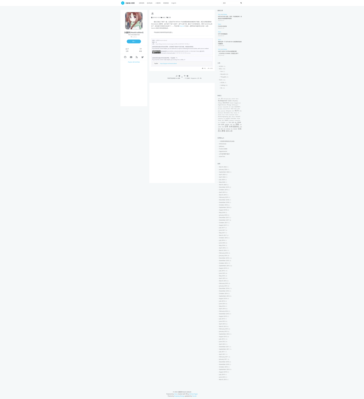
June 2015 (222, 273)
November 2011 (224, 347)
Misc (164, 17)
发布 (222, 124)
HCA (232, 108)
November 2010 (224, 364)
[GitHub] (125, 57)
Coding (224, 14)
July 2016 (222, 240)
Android (233, 98)
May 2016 (222, 245)
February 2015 (223, 283)
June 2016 (222, 243)
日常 (169, 17)
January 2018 (223, 215)
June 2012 (222, 341)
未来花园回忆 (234, 126)
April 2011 (222, 354)
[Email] (131, 57)
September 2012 (224, 334)
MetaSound (220, 112)
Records (223, 74)
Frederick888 (223, 149)
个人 (227, 122)
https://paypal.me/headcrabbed (168, 63)
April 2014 (222, 308)
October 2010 (223, 367)
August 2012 (223, 336)
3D (222, 98)
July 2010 (222, 374)
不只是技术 (222, 122)
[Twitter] (142, 57)
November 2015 (224, 260)
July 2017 (222, 228)
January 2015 (223, 286)
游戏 (224, 129)
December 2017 (224, 217)
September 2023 (224, 172)
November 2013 (224, 314)
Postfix (227, 114)
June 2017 (222, 230)
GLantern (237, 107)
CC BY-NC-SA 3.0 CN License (182, 53)
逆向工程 (229, 131)
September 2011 (224, 349)
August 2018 (223, 210)
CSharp (220, 103)
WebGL (227, 120)
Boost (237, 98)
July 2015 (222, 271)
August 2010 (223, 372)
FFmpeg (229, 104)
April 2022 (222, 177)
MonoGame (227, 112)
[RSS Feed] (137, 57)
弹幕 (237, 124)
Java (219, 111)
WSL (223, 120)
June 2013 (222, 321)
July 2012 (222, 339)
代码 (230, 122)
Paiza (223, 114)
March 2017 (223, 235)
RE (221, 88)
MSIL (241, 111)
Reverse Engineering (223, 116)
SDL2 (230, 116)
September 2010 (224, 369)
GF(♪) (232, 106)
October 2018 (223, 205)
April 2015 (222, 278)
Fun (221, 71)
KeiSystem (228, 111)
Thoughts (223, 77)
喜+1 (133, 41)
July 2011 (222, 352)
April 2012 (222, 344)
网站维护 (235, 129)
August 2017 (223, 225)
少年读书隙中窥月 (224, 154)
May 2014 (222, 306)
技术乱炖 (149, 3)
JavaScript (223, 111)
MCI (233, 111)
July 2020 (222, 179)
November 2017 (224, 220)
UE (224, 118)
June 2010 (222, 377)
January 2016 (223, 255)
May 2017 (222, 233)
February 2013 (223, 329)
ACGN (221, 66)
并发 (234, 124)
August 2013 (223, 316)
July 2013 (222, 319)
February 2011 (223, 357)
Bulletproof (222, 100)
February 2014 (223, 311)
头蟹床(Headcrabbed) (161, 40)
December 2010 (224, 362)
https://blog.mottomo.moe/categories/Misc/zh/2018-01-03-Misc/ (172, 44)
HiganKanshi (223, 151)
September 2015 (224, 266)
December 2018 (224, 200)
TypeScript (220, 118)
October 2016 (223, 238)
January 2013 (223, 331)
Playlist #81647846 (134, 62)
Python (236, 114)
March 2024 (223, 167)
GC (230, 106)
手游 (223, 126)
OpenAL (220, 114)
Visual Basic (233, 118)
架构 (222, 129)
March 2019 (223, 195)
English (173, 3)
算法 (232, 129)
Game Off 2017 (226, 108)
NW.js (231, 112)
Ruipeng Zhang (179, 396)
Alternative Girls (227, 98)
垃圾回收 (227, 124)
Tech (219, 14)
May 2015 (222, 276)
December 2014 (224, 288)
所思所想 (166, 3)
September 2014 (224, 296)
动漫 (233, 122)
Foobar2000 (225, 106)
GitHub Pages (193, 394)
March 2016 (223, 250)
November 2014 (224, 291)
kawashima (237, 120)
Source (182, 26)
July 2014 (222, 301)
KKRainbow (222, 144)
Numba (235, 112)
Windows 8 (231, 120)
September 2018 (224, 207)
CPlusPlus (235, 101)
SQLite (233, 116)
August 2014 (223, 298)
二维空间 (157, 3)
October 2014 (223, 293)
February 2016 (223, 253)
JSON (238, 108)
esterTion (222, 156)
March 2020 (223, 185)
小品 (231, 124)
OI (238, 112)
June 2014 (222, 303)
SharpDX (238, 116)
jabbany (221, 146)
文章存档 (141, 3)
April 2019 (222, 192)
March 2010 (223, 379)
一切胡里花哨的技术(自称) (226, 141)
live (219, 122)
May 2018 (222, 212)
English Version (222, 104)
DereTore (226, 103)
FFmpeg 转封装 (222, 26)
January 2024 (223, 169)
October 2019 (223, 190)
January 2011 (223, 359)
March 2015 (223, 281)
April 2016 (222, 248)
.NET (219, 98)
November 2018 (224, 202)
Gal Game (220, 108)
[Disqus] (182, 108)
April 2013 (222, 324)
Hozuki (194, 396)
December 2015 (224, 258)
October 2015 (223, 263)
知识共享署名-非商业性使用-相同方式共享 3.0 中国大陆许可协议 (183, 51)
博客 (236, 122)
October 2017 (223, 222)
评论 (205, 68)
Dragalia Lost (237, 103)
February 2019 (223, 197)
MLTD (237, 111)
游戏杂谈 (228, 129)
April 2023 (222, 174)
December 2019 (224, 187)
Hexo (235, 108)
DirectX (231, 103)
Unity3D (228, 118)
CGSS (230, 101)
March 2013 (223, 326)
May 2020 (222, 182)
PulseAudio (231, 114)
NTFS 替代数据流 (222, 34)
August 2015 (223, 268)
